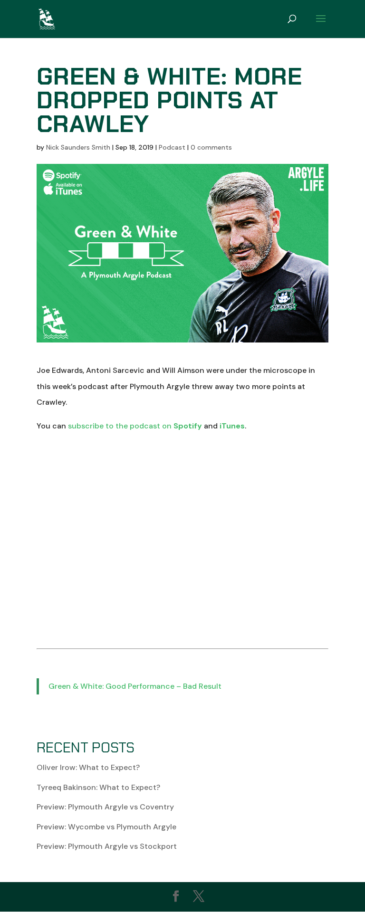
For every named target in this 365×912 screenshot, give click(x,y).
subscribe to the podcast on (135, 426)
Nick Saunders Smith (78, 147)
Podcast (172, 147)
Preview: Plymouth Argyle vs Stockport (107, 846)
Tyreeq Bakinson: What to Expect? (98, 787)
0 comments (211, 147)
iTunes (232, 426)
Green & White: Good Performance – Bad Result (134, 686)
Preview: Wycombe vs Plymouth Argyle (106, 827)
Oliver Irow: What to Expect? (88, 767)
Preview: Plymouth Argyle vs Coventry (105, 807)
